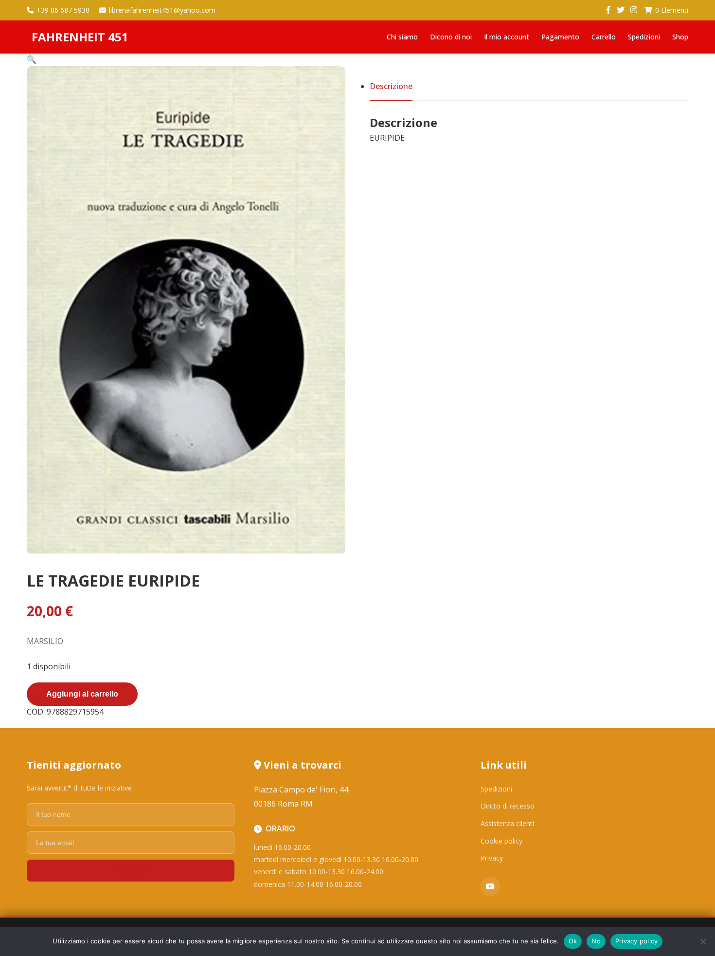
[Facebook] (608, 10)
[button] (31, 59)
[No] (703, 941)
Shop (680, 36)
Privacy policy (636, 941)
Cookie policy (501, 841)
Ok (573, 941)
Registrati (130, 870)
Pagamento (560, 36)
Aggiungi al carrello (82, 694)
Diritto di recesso (508, 805)
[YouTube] (490, 886)
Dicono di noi (451, 36)
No (596, 941)
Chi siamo (402, 36)
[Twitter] (621, 10)
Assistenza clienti (507, 823)
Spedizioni (644, 36)
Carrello (603, 36)
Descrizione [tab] (391, 86)
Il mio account (506, 36)
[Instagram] (633, 10)
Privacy (492, 858)
